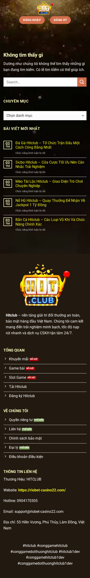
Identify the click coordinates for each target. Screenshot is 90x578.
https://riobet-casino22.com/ (42, 490)
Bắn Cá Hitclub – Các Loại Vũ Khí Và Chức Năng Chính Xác (50, 221)
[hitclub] (45, 8)
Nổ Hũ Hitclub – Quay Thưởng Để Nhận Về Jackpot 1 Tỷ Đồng (50, 202)
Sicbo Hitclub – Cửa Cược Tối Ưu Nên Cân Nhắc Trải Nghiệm (49, 164)
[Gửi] (82, 81)
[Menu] (6, 8)
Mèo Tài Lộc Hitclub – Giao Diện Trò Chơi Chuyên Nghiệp (49, 183)
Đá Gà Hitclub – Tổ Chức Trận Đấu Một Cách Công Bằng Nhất (47, 145)
